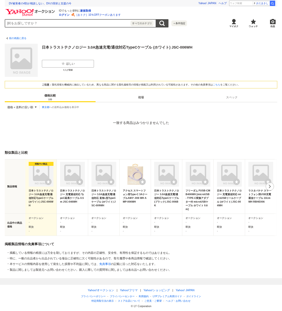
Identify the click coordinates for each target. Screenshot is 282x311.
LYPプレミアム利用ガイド (167, 296)
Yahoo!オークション (101, 290)
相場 (141, 97)
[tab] (50, 97)
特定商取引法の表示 (102, 300)
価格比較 (50, 97)
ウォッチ (253, 26)
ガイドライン (193, 296)
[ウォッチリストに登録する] (48, 181)
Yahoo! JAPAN (207, 3)
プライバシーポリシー (93, 296)
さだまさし (262, 3)
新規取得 (85, 10)
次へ (270, 186)
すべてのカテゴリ (142, 23)
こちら (216, 84)
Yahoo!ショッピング (156, 290)
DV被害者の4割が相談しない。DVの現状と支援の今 (40, 3)
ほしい (70, 63)
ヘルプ (223, 3)
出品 (272, 26)
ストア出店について (129, 300)
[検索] (272, 3)
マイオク (233, 26)
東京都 (45, 107)
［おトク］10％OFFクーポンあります (98, 14)
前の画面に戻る (17, 38)
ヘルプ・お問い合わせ (178, 300)
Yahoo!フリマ (129, 290)
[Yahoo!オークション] (31, 10)
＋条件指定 (179, 23)
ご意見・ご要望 (153, 300)
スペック (232, 97)
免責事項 (105, 264)
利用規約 (144, 296)
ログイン (64, 14)
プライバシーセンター (122, 296)
